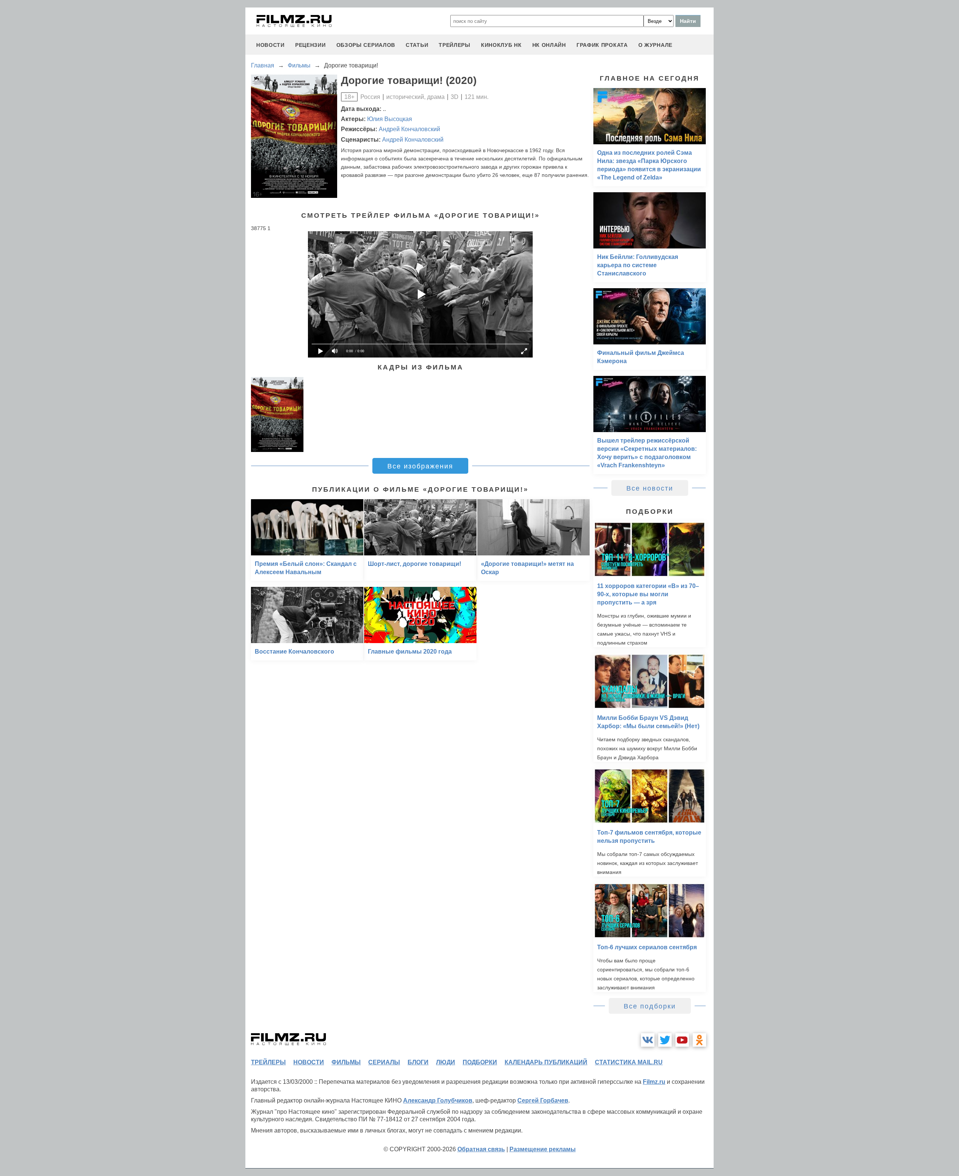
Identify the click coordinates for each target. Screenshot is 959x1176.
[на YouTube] (682, 1040)
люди (445, 1062)
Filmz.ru (654, 1082)
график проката (602, 45)
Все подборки (650, 1006)
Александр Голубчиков (437, 1100)
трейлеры (455, 45)
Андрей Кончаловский (409, 129)
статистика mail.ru (629, 1062)
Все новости (649, 488)
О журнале (655, 45)
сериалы (384, 1062)
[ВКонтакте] (647, 1040)
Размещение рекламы (542, 1149)
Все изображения (420, 466)
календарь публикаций (546, 1062)
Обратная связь (481, 1149)
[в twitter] (665, 1040)
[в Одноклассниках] (699, 1040)
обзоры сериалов (366, 45)
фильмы (346, 1062)
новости (270, 45)
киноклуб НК (501, 45)
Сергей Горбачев (542, 1100)
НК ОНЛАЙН (549, 45)
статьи (417, 45)
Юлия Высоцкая (389, 119)
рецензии (310, 45)
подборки (480, 1062)
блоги (418, 1062)
